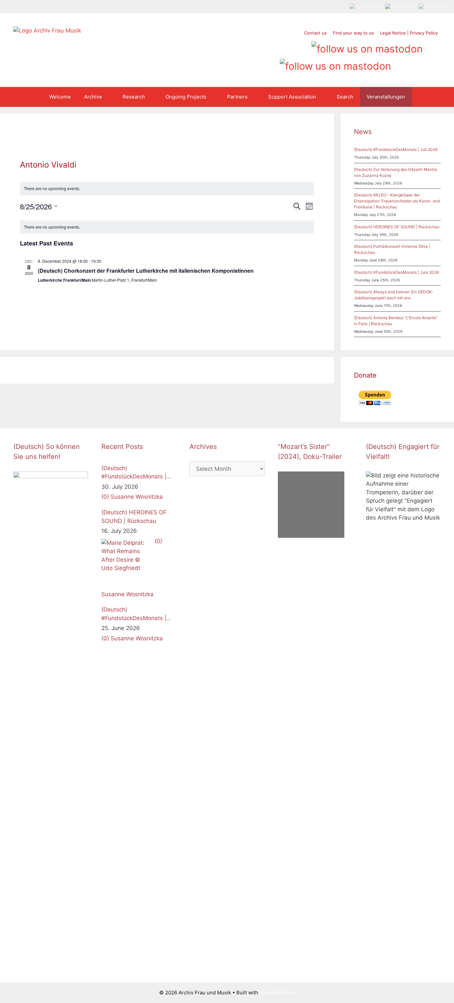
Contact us (315, 33)
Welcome (60, 97)
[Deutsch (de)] (366, 6)
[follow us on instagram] (277, 46)
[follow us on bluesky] (335, 64)
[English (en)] (400, 6)
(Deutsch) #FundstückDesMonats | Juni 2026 (396, 272)
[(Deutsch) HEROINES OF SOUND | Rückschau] (126, 564)
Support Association (292, 97)
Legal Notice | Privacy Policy (409, 33)
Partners (237, 97)
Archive (93, 97)
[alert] (167, 188)
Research (134, 97)
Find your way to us (353, 33)
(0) (105, 496)
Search (345, 97)
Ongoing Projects (186, 97)
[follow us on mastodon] (367, 46)
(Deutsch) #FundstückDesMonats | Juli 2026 (395, 149)
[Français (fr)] (433, 6)
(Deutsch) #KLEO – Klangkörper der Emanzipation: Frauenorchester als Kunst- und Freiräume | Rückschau (397, 200)
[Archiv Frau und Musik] (47, 30)
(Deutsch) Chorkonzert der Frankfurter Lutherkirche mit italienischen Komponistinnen (146, 270)
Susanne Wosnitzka (137, 496)
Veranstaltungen (386, 97)
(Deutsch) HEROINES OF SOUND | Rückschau (396, 226)
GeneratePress (277, 992)
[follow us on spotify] (302, 46)
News (363, 132)
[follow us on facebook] (265, 46)
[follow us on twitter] (252, 46)
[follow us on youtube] (290, 46)
